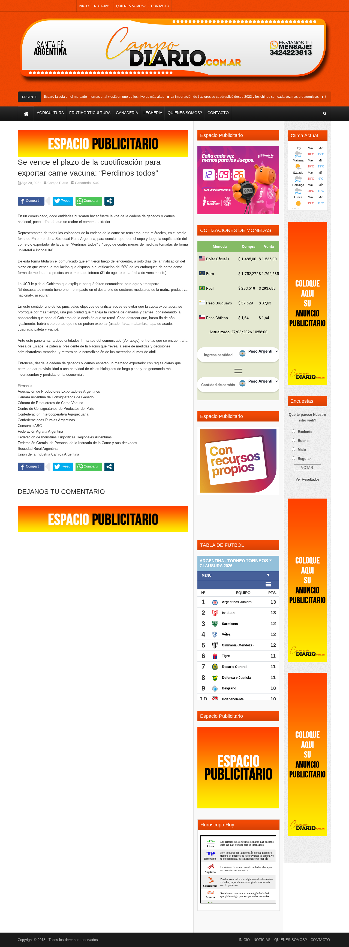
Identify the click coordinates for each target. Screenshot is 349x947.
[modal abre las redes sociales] (109, 201)
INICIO (84, 6)
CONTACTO (160, 6)
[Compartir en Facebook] (31, 201)
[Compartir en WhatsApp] (89, 201)
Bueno (303, 441)
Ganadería (83, 183)
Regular (304, 459)
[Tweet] (63, 201)
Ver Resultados (308, 479)
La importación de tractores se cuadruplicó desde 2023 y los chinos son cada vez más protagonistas (236, 97)
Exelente (305, 432)
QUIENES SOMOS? (131, 6)
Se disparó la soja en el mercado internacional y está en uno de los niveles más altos (93, 97)
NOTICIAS (101, 6)
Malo (302, 450)
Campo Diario (57, 183)
